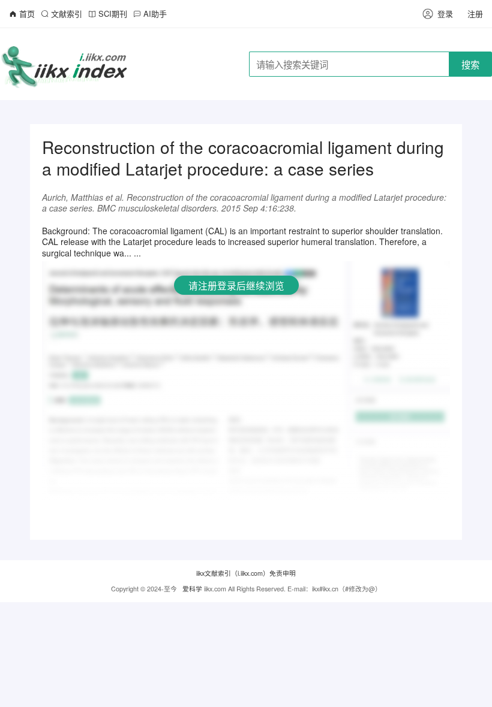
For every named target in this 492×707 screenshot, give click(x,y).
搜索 (470, 64)
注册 (475, 13)
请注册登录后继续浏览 (236, 285)
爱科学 (192, 588)
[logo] (65, 63)
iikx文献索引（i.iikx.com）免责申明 (246, 573)
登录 (445, 13)
